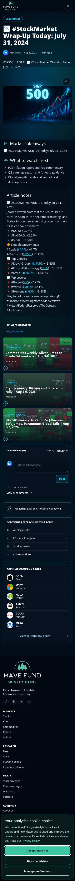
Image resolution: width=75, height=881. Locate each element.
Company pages (12, 786)
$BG (26, 282)
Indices (7, 737)
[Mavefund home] (10, 5)
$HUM (30, 291)
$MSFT (27, 254)
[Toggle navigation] (68, 5)
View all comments (17, 493)
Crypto (7, 732)
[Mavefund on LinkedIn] (14, 701)
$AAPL (22, 249)
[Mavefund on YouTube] (21, 701)
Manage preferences (37, 871)
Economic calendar (14, 767)
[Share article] (66, 81)
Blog (5, 751)
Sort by (50, 450)
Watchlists (9, 791)
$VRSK (27, 287)
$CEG (44, 268)
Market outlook (12, 762)
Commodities (10, 726)
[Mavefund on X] (6, 701)
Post (62, 479)
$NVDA (29, 273)
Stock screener (11, 781)
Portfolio (8, 796)
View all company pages (35, 636)
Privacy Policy (31, 840)
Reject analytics (37, 861)
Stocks (7, 716)
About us (8, 810)
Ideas (6, 756)
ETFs (5, 721)
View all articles (15, 331)
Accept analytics (37, 850)
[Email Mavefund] (29, 701)
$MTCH (36, 263)
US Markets (13, 18)
